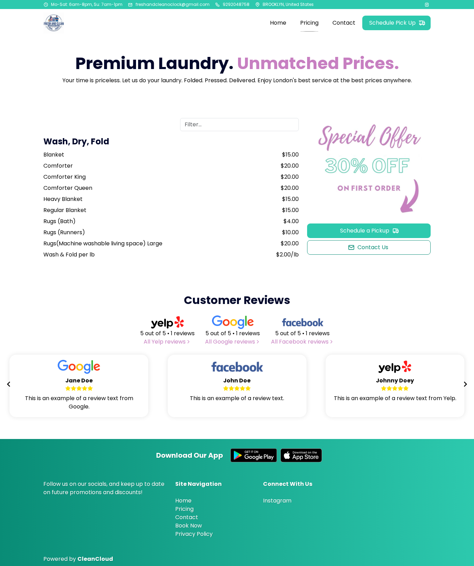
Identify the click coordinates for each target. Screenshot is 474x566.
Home (183, 501)
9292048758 (236, 4)
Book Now (188, 526)
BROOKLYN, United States (288, 4)
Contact (186, 517)
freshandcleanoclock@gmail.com (173, 4)
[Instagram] (427, 4)
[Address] (257, 4)
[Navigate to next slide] (465, 384)
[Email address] (130, 4)
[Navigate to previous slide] (8, 384)
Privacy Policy (194, 534)
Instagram (277, 501)
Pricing (184, 509)
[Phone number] (217, 4)
